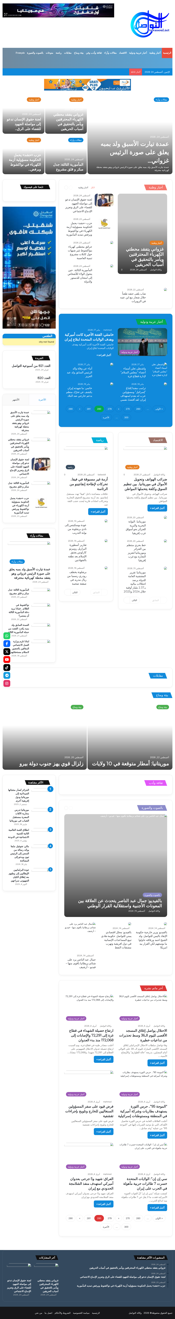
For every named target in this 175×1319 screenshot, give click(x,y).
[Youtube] (6, 659)
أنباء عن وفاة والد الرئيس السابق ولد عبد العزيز (79, 372)
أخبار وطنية (155, 53)
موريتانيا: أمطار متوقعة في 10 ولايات (130, 763)
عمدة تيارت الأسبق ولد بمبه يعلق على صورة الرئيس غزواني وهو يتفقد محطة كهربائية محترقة (29, 573)
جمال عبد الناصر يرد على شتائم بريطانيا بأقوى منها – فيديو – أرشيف (81, 963)
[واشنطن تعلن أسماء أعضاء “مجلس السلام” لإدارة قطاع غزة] (157, 370)
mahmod (107, 330)
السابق (155, 600)
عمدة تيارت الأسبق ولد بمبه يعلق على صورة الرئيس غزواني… (135, 152)
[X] (6, 651)
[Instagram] (6, 683)
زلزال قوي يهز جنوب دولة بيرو (51, 763)
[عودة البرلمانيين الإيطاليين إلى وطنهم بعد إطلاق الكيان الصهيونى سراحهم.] (41, 874)
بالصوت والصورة (35, 53)
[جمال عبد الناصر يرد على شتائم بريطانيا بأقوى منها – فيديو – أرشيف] (80, 937)
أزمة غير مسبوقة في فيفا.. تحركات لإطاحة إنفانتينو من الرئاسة (89, 484)
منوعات (49, 53)
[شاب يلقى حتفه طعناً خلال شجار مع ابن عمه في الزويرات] (165, 289)
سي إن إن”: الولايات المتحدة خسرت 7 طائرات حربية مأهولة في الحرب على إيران (145, 1183)
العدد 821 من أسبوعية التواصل (31, 366)
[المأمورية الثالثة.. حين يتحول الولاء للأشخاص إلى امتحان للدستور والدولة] (111, 266)
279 (110, 409)
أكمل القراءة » (104, 355)
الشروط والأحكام (63, 1312)
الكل (93, 187)
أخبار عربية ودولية (138, 53)
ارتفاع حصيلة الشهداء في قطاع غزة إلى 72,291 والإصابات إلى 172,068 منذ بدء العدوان (91, 1035)
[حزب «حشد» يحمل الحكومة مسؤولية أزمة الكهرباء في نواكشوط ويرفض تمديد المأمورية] (104, 223)
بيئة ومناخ (79, 53)
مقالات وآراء (110, 53)
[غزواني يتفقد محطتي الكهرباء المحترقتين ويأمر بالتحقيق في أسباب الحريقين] (142, 234)
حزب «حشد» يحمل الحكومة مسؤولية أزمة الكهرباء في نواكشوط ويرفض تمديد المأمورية (19, 505)
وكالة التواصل (156, 269)
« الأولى (159, 409)
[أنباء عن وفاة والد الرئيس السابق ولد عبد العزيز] (111, 364)
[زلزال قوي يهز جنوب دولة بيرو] (45, 735)
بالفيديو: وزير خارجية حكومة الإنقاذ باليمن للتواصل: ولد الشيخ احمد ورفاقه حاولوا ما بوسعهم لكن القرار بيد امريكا (151, 940)
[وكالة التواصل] (149, 24)
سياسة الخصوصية (81, 1312)
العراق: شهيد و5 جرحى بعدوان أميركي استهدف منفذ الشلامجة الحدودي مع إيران (91, 1183)
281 (89, 409)
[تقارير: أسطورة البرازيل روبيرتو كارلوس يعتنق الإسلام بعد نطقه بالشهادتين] (106, 540)
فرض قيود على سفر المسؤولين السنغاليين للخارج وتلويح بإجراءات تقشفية (89, 1111)
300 (126, 417)
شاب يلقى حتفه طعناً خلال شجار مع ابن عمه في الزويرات (133, 297)
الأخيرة (106, 417)
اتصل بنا (48, 1312)
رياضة (59, 53)
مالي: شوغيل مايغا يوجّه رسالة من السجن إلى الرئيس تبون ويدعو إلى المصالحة (19, 853)
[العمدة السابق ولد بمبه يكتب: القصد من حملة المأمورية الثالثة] (41, 629)
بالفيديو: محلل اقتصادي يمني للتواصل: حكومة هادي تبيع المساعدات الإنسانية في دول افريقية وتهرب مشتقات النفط (116, 940)
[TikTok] (6, 667)
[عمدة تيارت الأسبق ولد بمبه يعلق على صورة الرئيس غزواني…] (130, 134)
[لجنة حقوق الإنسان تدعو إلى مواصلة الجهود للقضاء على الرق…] (23, 114)
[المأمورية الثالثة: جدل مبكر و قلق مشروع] (66, 154)
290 (71, 409)
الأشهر (15, 399)
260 (138, 409)
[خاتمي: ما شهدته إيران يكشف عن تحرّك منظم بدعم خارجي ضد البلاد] (111, 384)
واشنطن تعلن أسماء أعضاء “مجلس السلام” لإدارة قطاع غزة (133, 372)
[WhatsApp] (6, 635)
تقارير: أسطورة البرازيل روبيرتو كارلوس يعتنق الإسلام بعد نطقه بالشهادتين (77, 552)
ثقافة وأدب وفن (94, 53)
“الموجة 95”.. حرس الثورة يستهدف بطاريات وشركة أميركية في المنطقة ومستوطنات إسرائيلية (142, 1111)
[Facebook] (6, 643)
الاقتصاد (123, 53)
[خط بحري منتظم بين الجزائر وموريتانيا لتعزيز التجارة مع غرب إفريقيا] (165, 541)
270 (128, 409)
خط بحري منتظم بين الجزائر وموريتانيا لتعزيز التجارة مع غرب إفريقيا (136, 552)
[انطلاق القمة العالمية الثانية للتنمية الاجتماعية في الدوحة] (41, 834)
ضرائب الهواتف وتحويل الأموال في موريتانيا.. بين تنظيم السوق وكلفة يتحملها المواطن (145, 484)
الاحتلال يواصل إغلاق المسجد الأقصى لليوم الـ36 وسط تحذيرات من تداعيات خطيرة (143, 1035)
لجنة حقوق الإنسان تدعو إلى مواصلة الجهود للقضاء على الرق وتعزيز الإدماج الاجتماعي (19, 466)
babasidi (102, 474)
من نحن (38, 1312)
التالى (134, 600)
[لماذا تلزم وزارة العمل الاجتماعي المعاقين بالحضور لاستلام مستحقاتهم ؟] (41, 646)
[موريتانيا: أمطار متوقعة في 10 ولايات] (130, 735)
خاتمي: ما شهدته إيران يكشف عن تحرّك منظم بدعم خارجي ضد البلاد (79, 391)
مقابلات (68, 53)
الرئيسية (167, 53)
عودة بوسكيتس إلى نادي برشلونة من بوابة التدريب (75, 528)
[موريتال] (87, 84)
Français (20, 53)
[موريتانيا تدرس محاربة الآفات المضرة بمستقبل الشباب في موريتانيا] (41, 814)
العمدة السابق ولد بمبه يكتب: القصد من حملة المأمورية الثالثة (18, 628)
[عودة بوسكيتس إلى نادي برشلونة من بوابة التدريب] (106, 521)
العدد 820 (44, 378)
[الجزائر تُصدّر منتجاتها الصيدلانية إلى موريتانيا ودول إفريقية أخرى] (41, 794)
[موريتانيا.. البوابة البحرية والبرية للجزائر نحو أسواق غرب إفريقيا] (165, 517)
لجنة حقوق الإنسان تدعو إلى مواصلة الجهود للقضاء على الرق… (24, 124)
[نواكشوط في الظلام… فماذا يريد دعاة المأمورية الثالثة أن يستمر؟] (41, 609)
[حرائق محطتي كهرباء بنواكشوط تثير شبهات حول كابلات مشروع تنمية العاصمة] (111, 242)
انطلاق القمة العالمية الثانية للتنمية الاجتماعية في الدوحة (18, 833)
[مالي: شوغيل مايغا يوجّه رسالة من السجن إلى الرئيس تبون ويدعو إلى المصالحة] (41, 851)
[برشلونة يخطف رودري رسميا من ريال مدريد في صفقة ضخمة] (106, 568)
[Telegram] (6, 675)
